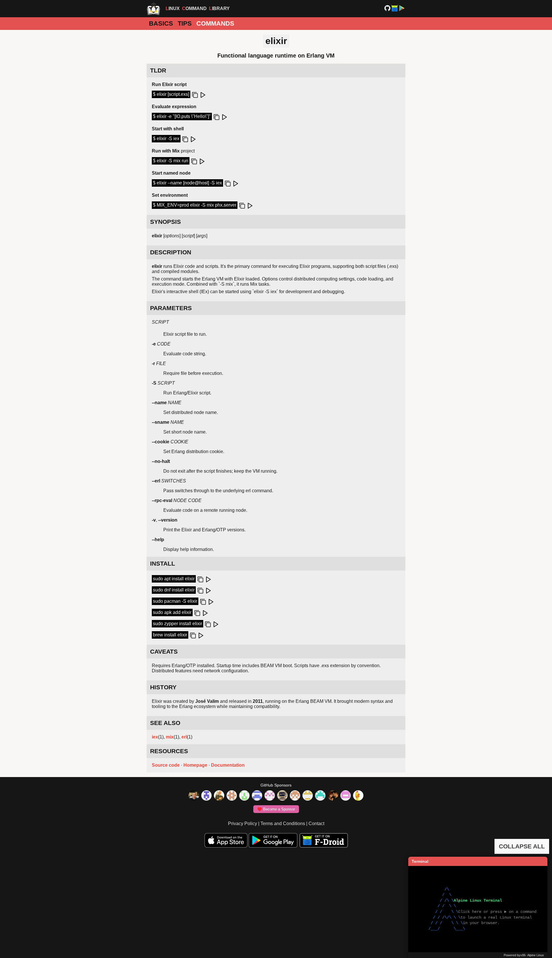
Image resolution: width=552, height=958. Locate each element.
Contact (316, 823)
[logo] (153, 9)
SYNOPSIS (165, 221)
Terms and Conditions (282, 823)
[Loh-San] (307, 796)
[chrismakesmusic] (295, 796)
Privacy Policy (242, 823)
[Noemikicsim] (333, 796)
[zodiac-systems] (206, 796)
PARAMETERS (171, 308)
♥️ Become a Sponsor (276, 809)
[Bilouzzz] (232, 796)
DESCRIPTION (170, 252)
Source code (166, 765)
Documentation (228, 765)
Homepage (195, 765)
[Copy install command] (200, 579)
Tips (185, 23)
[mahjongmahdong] (269, 796)
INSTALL (162, 563)
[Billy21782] (345, 796)
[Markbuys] (320, 796)
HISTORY (163, 687)
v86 (523, 955)
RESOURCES (169, 751)
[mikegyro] (194, 796)
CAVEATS (164, 651)
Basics (161, 23)
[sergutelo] (358, 796)
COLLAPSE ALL (522, 846)
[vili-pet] (282, 796)
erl (184, 736)
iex (155, 736)
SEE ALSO (165, 723)
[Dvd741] (244, 796)
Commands (215, 23)
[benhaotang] (257, 796)
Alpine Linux (535, 955)
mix (170, 736)
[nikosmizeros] (219, 796)
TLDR (158, 70)
